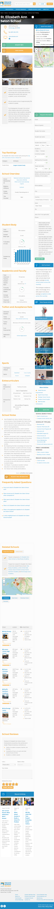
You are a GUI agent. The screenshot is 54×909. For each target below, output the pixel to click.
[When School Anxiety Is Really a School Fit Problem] (17, 802)
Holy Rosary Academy (6, 632)
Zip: (36, 209)
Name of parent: (39, 125)
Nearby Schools (19, 551)
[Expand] (4, 585)
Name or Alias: (21, 762)
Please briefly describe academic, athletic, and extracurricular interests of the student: (43, 174)
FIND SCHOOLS (9, 9)
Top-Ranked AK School (43, 30)
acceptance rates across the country (43, 295)
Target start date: (39, 166)
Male (37, 151)
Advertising (39, 898)
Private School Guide (30, 896)
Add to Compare (7, 643)
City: (36, 191)
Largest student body (19, 165)
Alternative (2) (40, 431)
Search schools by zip (42, 416)
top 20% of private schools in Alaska (16, 157)
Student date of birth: (40, 143)
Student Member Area (30, 895)
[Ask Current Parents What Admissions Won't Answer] (6, 802)
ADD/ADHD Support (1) (42, 433)
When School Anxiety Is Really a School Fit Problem (17, 817)
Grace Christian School (19, 570)
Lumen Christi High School (6, 651)
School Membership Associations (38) (42, 441)
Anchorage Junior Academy (6, 710)
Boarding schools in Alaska (43, 454)
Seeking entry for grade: (41, 160)
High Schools (14, 598)
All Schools (6, 598)
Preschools (5, 601)
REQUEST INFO (19, 45)
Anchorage (12, 28)
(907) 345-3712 (14, 32)
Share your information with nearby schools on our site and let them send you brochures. (45, 228)
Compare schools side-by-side (44, 418)
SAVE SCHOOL (19, 51)
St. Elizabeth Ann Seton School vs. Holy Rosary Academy (18, 558)
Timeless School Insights (44, 399)
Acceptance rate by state (43, 463)
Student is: (37, 149)
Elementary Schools (25, 598)
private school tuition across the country (43, 282)
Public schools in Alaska (43, 452)
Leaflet (23, 594)
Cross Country (27, 373)
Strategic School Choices (44, 397)
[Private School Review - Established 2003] (5, 4)
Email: (36, 120)
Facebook (4, 906)
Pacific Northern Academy (5, 691)
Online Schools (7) (41, 436)
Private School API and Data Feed (45, 900)
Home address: (39, 186)
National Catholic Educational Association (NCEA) (22, 179)
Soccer (17, 376)
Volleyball (27, 376)
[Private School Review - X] (2, 906)
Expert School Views (43, 395)
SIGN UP (50, 4)
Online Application (22, 336)
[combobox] (23, 3)
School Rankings (19, 900)
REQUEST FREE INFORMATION (19, 477)
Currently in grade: (40, 154)
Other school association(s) (22, 182)
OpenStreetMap (29, 594)
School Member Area (42, 895)
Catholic (22, 187)
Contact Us (27, 900)
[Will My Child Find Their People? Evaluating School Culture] (29, 802)
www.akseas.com (13, 36)
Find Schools (18, 898)
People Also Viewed (8, 551)
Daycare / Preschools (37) (43, 427)
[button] (14, 583)
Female (43, 151)
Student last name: (40, 137)
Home (16, 895)
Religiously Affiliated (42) (43, 438)
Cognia (22, 184)
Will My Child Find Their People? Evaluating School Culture (28, 818)
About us (17, 896)
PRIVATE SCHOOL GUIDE (34, 9)
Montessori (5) (40, 424)
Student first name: (40, 131)
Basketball (16, 373)
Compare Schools (29, 898)
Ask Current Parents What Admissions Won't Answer (6, 814)
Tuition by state (41, 460)
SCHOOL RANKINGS (21, 9)
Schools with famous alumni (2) (44, 444)
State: (36, 203)
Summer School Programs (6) (44, 429)
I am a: (3, 762)
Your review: (5, 768)
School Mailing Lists (42, 896)
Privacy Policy (49, 907)
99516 (18, 28)
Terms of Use (41, 907)
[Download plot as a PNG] (30, 248)
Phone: (37, 217)
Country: (37, 197)
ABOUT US (46, 9)
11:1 (25, 284)
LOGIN (42, 4)
